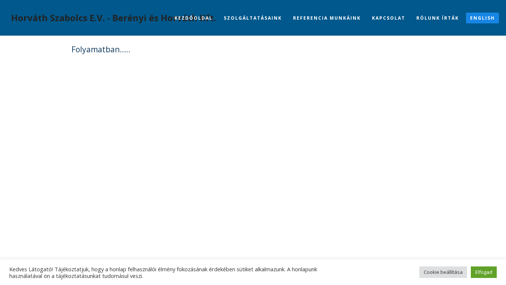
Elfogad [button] (483, 272)
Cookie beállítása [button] (443, 272)
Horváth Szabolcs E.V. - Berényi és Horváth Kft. (113, 18)
